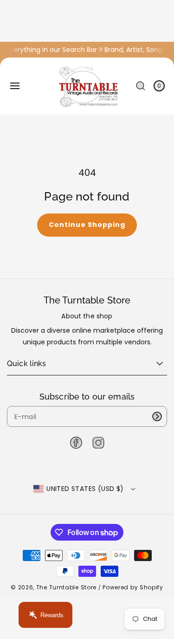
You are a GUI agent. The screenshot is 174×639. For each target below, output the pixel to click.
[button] (14, 85)
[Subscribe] (157, 416)
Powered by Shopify (133, 587)
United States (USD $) (84, 488)
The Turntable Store (66, 587)
